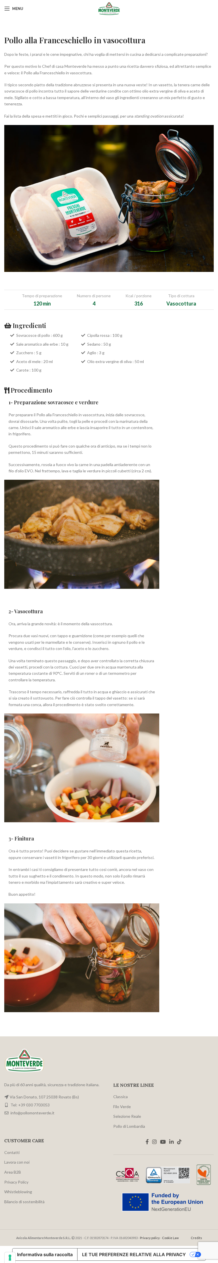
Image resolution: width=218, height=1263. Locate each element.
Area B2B (12, 1172)
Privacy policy (150, 1238)
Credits (196, 1238)
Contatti (12, 1152)
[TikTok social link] (179, 1141)
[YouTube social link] (162, 1141)
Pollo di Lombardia (129, 1126)
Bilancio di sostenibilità (24, 1201)
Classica (120, 1096)
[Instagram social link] (154, 1141)
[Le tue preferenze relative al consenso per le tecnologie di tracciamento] (10, 1257)
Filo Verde (122, 1106)
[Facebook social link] (147, 1141)
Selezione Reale (127, 1116)
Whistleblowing (18, 1191)
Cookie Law (170, 1238)
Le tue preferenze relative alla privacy (134, 1254)
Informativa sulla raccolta (45, 1254)
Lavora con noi (17, 1162)
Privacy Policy (16, 1182)
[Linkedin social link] (171, 1141)
